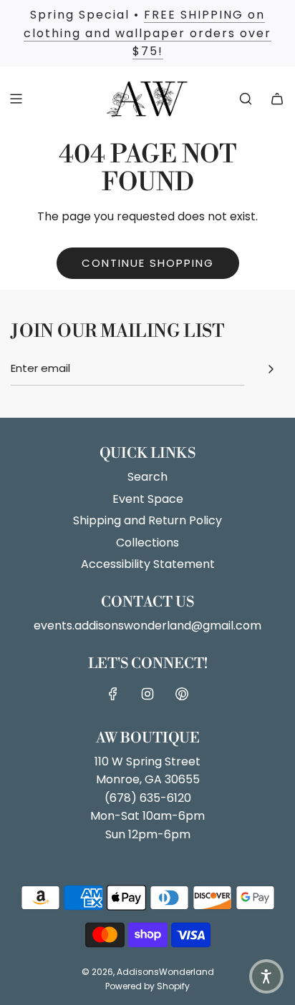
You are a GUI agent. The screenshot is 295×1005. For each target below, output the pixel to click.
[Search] (245, 98)
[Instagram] (147, 694)
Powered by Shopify (147, 986)
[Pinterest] (182, 694)
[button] (266, 976)
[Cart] (277, 98)
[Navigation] (16, 98)
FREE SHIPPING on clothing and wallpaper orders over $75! (147, 32)
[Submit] (270, 369)
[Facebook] (113, 694)
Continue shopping (148, 262)
